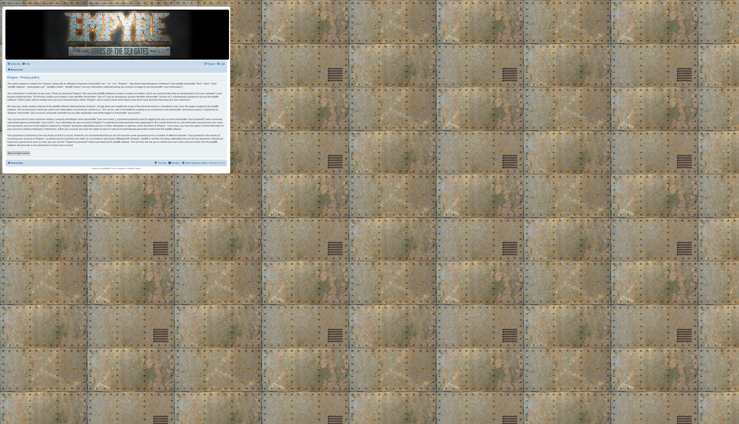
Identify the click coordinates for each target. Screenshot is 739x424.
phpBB (106, 168)
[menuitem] (26, 64)
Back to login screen (18, 153)
